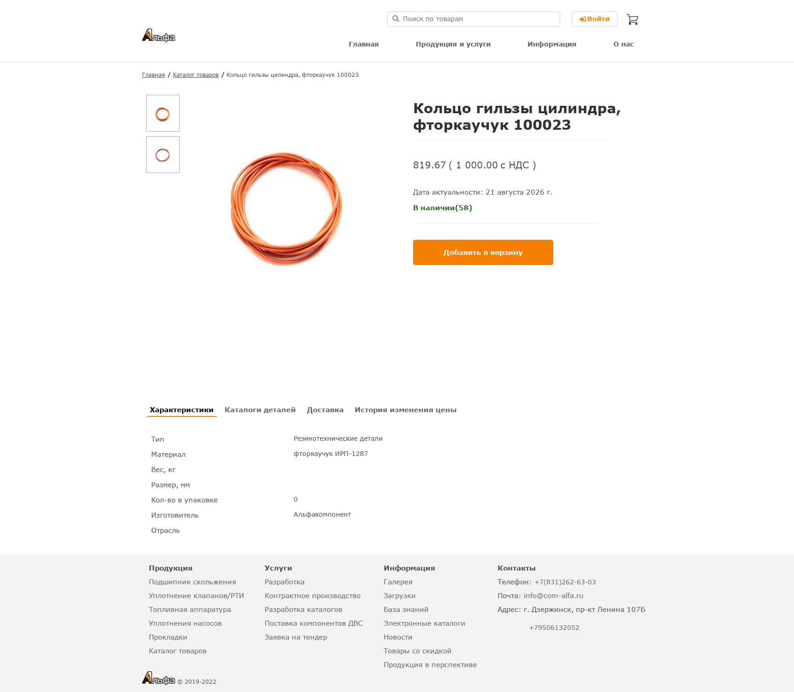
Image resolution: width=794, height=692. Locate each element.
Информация (552, 44)
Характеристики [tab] (182, 409)
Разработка (285, 581)
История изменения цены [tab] (406, 409)
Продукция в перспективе (430, 664)
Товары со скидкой (418, 650)
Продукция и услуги (453, 44)
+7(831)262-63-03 (565, 582)
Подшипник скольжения (192, 581)
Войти (598, 19)
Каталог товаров (196, 74)
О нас (623, 44)
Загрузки (400, 595)
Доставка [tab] (325, 409)
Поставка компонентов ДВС (314, 623)
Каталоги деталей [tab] (260, 409)
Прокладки (168, 637)
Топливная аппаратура (190, 609)
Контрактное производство (313, 595)
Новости (398, 637)
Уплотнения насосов (185, 623)
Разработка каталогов (303, 609)
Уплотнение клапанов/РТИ (196, 595)
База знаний (406, 609)
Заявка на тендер (296, 637)
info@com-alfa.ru (554, 595)
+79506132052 (554, 627)
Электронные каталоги (424, 623)
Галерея (398, 581)
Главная (364, 44)
